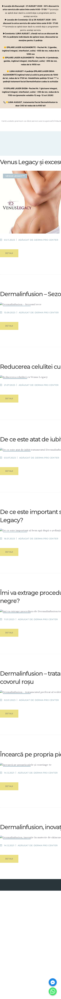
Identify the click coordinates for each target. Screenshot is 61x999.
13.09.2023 (9, 312)
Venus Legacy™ (15, 176)
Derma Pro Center (46, 240)
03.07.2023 (10, 457)
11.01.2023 (9, 619)
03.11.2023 (9, 240)
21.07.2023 (9, 385)
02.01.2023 (10, 700)
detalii (9, 253)
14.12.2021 (9, 772)
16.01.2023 (9, 538)
